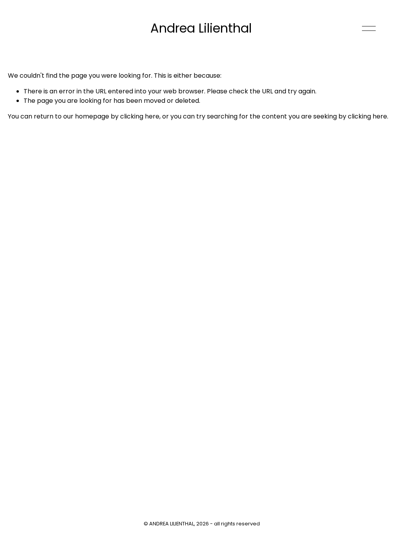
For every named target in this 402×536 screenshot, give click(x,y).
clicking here (139, 116)
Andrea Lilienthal (201, 28)
